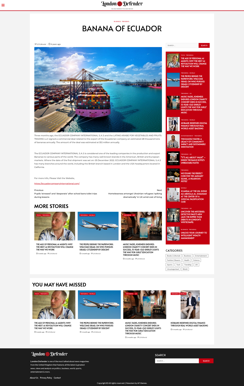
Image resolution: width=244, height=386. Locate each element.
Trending (125, 21)
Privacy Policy (46, 377)
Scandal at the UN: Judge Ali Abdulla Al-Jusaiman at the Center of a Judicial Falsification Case (194, 196)
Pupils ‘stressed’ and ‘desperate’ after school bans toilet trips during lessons (65, 193)
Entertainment (187, 136)
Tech (39, 215)
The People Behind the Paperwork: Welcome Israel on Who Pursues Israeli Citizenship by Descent (96, 247)
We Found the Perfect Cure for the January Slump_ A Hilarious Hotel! (192, 177)
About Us (34, 377)
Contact (57, 377)
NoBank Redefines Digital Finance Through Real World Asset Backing (194, 126)
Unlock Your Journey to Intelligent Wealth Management (194, 235)
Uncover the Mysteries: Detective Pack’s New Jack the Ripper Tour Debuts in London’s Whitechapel (193, 216)
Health (186, 260)
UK (134, 215)
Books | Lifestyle (173, 256)
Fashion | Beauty (173, 260)
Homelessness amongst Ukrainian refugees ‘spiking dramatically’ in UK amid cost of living (135, 193)
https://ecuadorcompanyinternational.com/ (57, 183)
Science (196, 260)
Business (117, 21)
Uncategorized (173, 269)
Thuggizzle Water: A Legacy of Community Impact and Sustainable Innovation (193, 142)
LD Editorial (41, 44)
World (92, 215)
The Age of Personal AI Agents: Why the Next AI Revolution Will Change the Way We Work (54, 247)
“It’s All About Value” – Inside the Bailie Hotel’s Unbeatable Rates (193, 160)
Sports (169, 265)
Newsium (130, 383)
